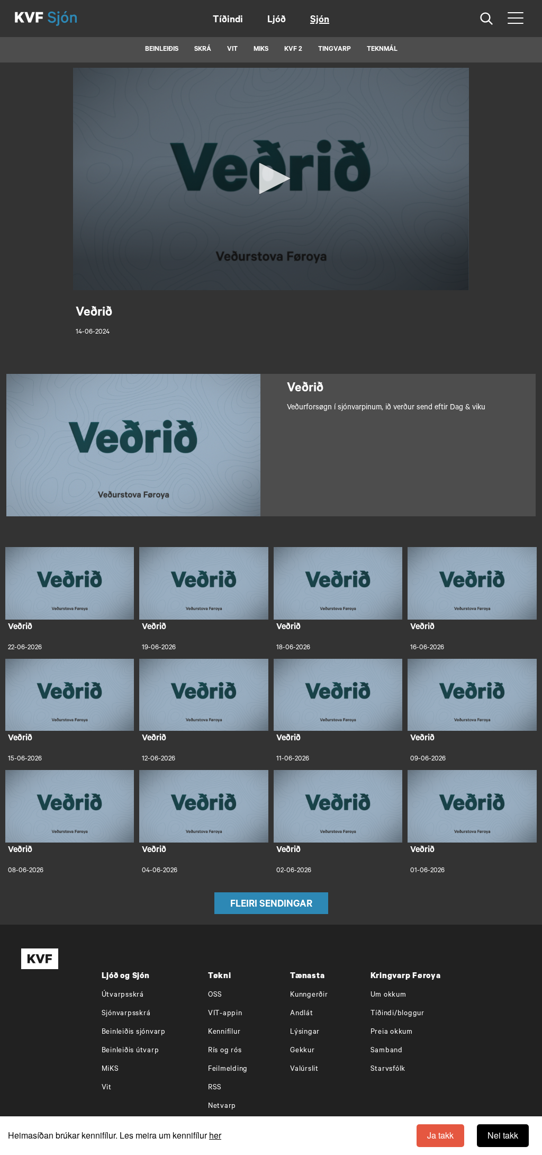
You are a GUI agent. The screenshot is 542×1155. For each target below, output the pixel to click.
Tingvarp (334, 49)
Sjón (319, 20)
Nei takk (502, 1135)
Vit (107, 1088)
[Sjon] (71, 18)
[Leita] (486, 18)
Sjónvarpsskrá (126, 1014)
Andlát (301, 1014)
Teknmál (382, 49)
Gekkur (302, 1051)
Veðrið (20, 627)
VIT (232, 49)
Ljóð (276, 20)
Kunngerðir (309, 995)
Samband (387, 1051)
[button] (271, 178)
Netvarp (222, 1107)
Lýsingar (305, 1032)
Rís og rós (225, 1051)
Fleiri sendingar (271, 905)
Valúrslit (304, 1069)
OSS (215, 995)
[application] (271, 179)
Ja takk (440, 1135)
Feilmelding (228, 1069)
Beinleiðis (161, 49)
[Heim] (29, 18)
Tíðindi (228, 20)
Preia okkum (392, 1032)
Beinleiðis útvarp (130, 1051)
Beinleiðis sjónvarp (134, 1032)
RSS (215, 1088)
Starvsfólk (388, 1069)
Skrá (202, 49)
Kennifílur (224, 1032)
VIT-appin (225, 1014)
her (215, 1135)
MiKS (261, 49)
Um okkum (388, 995)
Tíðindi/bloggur (397, 1014)
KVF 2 (293, 49)
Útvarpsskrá (123, 995)
